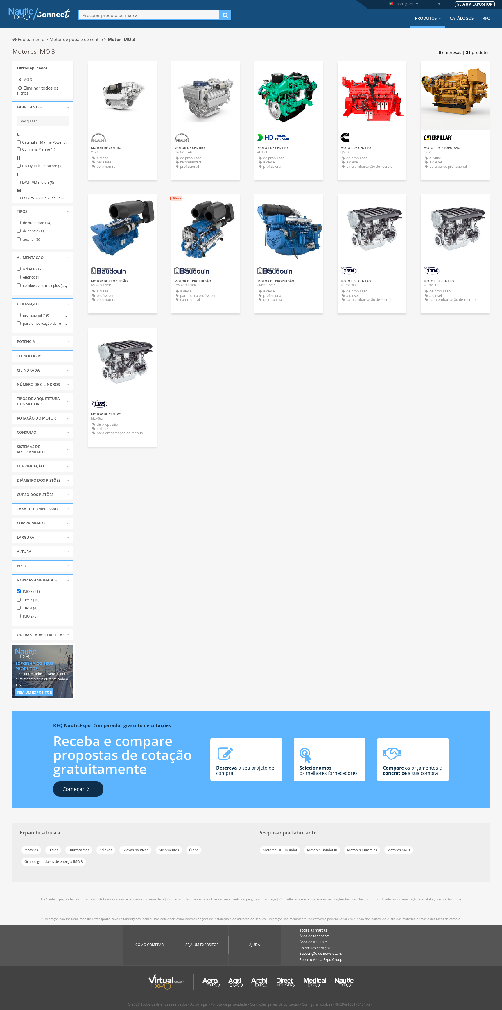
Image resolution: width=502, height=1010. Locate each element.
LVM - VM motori (38, 182)
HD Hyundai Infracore (42, 166)
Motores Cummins (362, 849)
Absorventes (169, 849)
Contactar (288, 71)
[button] (43, 107)
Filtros (53, 849)
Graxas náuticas (135, 849)
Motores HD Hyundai (280, 849)
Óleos (193, 849)
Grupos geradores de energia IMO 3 (53, 861)
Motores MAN (398, 849)
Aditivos (105, 849)
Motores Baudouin (322, 849)
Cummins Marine (38, 149)
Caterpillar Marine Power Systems (45, 142)
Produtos (426, 18)
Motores (31, 849)
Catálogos (462, 18)
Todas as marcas (313, 930)
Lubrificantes (78, 849)
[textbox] (149, 15)
